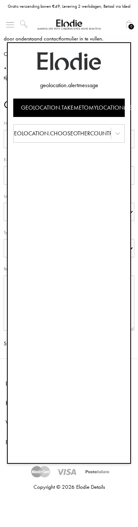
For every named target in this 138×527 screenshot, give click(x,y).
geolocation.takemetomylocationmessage (73, 107)
